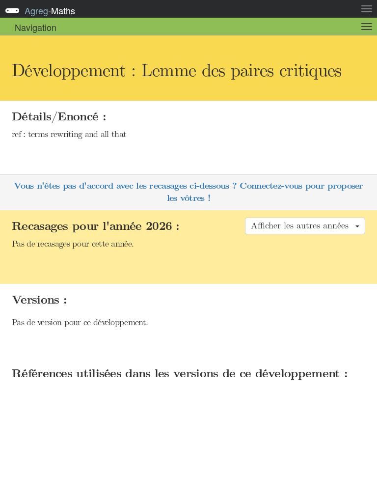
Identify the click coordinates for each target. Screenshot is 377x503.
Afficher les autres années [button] (302, 225)
